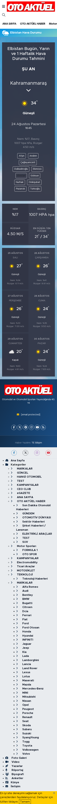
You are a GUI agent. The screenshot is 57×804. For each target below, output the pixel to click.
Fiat (25, 619)
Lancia (26, 664)
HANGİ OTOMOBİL (29, 476)
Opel (25, 705)
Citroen (27, 607)
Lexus (26, 672)
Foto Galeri (19, 758)
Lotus (26, 676)
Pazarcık (20, 189)
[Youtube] (37, 427)
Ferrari (26, 615)
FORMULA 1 (30, 550)
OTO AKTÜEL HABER (32, 23)
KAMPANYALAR (27, 485)
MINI (25, 692)
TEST (20, 481)
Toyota (27, 745)
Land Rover (29, 668)
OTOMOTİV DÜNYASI (36, 517)
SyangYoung (30, 737)
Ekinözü (37, 169)
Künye (15, 782)
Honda (26, 631)
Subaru (27, 729)
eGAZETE (23, 493)
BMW (25, 599)
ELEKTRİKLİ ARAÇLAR (37, 533)
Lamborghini (30, 660)
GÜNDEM (28, 513)
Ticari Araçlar (25, 566)
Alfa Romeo (30, 586)
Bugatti (27, 603)
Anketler (17, 778)
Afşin (21, 156)
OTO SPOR (29, 554)
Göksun (35, 175)
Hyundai (27, 635)
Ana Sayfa (18, 460)
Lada (25, 656)
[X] (19, 427)
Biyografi (17, 774)
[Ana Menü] (3, 6)
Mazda (26, 684)
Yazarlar (17, 766)
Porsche (27, 713)
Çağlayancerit (27, 162)
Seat (25, 721)
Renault (27, 717)
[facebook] (14, 453)
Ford (25, 623)
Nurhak (19, 182)
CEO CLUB (23, 489)
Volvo (26, 753)
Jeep (25, 647)
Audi (25, 590)
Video (15, 762)
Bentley (27, 595)
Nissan (26, 701)
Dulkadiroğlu (21, 169)
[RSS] (43, 427)
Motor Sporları (26, 546)
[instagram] (37, 453)
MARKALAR (24, 468)
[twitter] (25, 453)
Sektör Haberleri (33, 521)
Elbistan (21, 175)
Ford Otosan (30, 627)
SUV (25, 542)
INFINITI (27, 639)
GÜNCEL (22, 472)
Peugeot (28, 709)
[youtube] (48, 453)
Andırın (33, 156)
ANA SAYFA (9, 23)
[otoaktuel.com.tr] (31, 6)
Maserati (28, 680)
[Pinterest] (25, 427)
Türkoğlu (35, 189)
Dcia (25, 611)
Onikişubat (34, 182)
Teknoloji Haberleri (35, 578)
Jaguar (26, 643)
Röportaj (17, 770)
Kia (24, 652)
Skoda (26, 725)
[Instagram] (31, 427)
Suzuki (26, 733)
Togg (25, 741)
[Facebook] (13, 427)
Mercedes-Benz (33, 688)
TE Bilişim (37, 443)
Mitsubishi (28, 696)
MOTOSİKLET (25, 570)
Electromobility (27, 562)
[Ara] (3, 15)
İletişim (15, 786)
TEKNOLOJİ (24, 574)
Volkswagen (30, 749)
